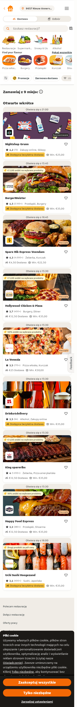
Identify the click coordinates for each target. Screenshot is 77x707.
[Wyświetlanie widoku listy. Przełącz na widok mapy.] (71, 28)
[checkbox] (9, 62)
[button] (8, 8)
